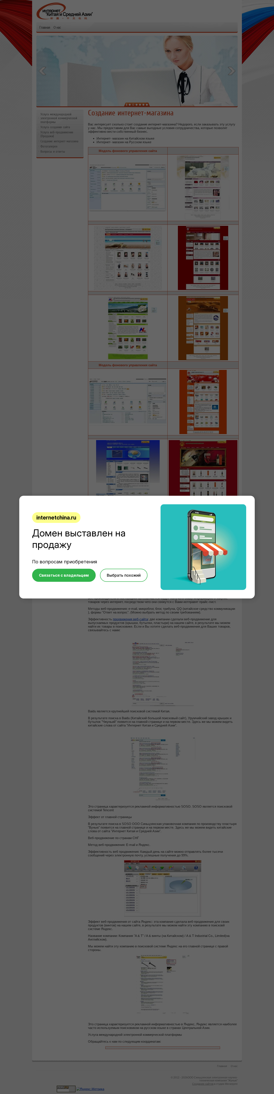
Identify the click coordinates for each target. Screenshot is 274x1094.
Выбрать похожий (124, 575)
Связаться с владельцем (64, 575)
